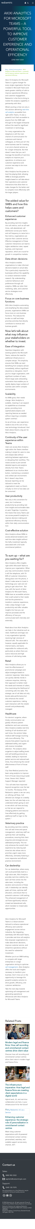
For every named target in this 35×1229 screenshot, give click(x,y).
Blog (6, 69)
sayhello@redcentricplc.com (16, 1179)
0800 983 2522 (11, 1175)
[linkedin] (4, 1196)
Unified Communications (15, 69)
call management (11, 967)
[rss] (10, 1196)
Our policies (28, 1204)
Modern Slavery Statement (17, 1204)
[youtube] (7, 1196)
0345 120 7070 (11, 1187)
